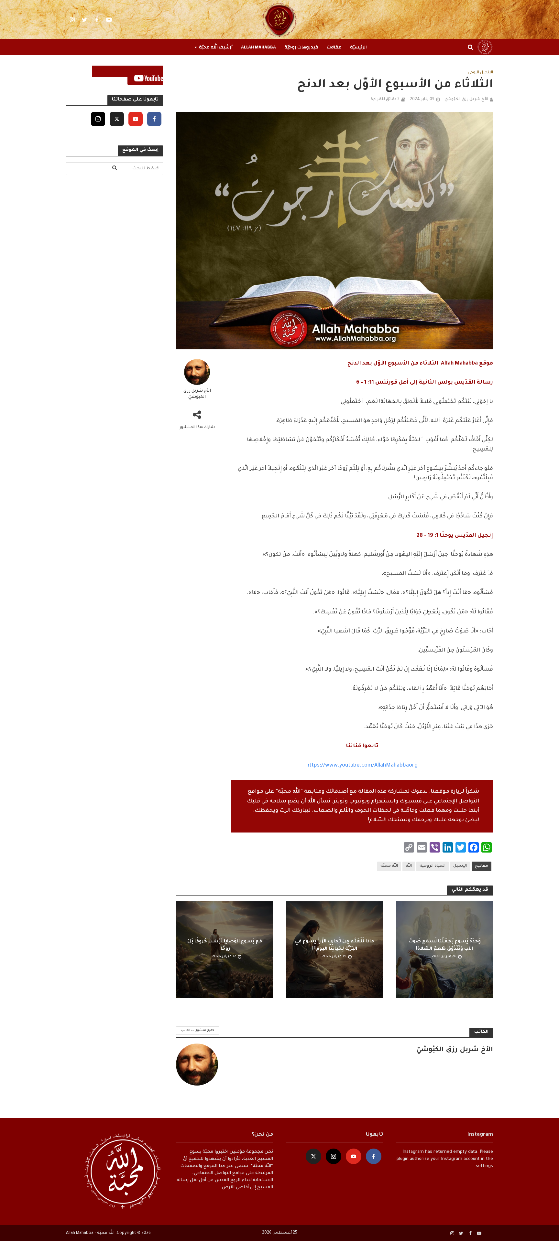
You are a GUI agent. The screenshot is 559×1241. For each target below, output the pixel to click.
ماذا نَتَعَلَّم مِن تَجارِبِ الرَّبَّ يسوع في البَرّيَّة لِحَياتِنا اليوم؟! (334, 945)
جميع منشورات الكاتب (197, 1030)
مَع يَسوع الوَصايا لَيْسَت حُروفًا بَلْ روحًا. (224, 945)
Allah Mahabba (258, 47)
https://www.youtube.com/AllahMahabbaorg (362, 766)
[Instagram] (98, 119)
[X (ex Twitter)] (117, 119)
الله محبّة (389, 866)
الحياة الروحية (432, 866)
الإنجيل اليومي (480, 72)
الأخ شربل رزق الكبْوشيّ (466, 99)
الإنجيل (460, 866)
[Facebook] (154, 119)
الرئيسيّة (358, 47)
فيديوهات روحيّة (301, 47)
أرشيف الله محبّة (216, 47)
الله (409, 866)
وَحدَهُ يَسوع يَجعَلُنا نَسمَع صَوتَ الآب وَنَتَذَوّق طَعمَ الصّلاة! (445, 945)
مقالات (334, 47)
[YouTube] (135, 119)
